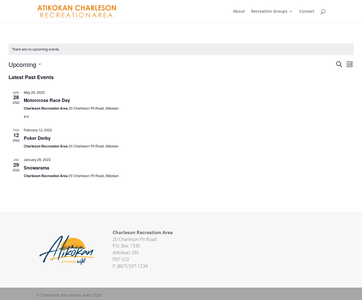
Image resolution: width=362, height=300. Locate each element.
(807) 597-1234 (132, 266)
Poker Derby (37, 138)
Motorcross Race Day (47, 100)
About (239, 11)
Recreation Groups (269, 11)
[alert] (181, 49)
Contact (306, 11)
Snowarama (36, 167)
